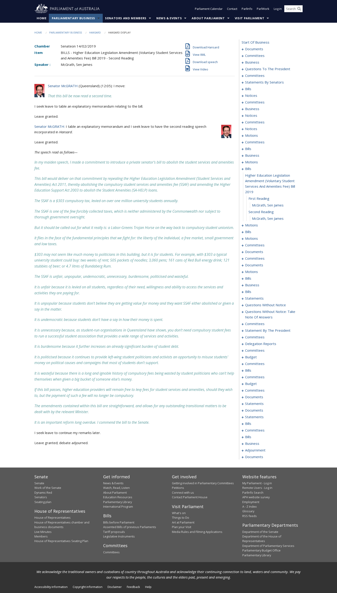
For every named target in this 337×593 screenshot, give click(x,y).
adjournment (255, 450)
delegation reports (260, 343)
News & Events (169, 18)
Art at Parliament (183, 522)
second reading (261, 211)
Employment (250, 502)
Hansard (95, 32)
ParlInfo (247, 9)
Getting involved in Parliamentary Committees (203, 483)
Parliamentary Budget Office (261, 550)
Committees (111, 552)
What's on (179, 513)
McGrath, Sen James (268, 205)
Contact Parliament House (189, 497)
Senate (39, 483)
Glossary (248, 511)
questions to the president (267, 69)
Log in (278, 9)
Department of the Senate (260, 532)
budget (251, 357)
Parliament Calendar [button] (209, 9)
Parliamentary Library (117, 502)
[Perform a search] (299, 8)
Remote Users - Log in (257, 488)
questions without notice (265, 305)
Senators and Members (125, 18)
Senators (40, 497)
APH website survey (256, 497)
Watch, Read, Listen (116, 488)
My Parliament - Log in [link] (257, 483)
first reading (259, 198)
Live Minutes (43, 532)
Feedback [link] (133, 587)
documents (254, 49)
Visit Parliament (249, 18)
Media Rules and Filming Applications (197, 532)
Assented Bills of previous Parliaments (129, 527)
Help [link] (148, 587)
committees (255, 55)
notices (251, 95)
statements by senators (264, 82)
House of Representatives (52, 517)
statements (254, 298)
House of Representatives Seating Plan (61, 541)
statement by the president (267, 330)
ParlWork (263, 9)
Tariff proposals (114, 532)
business (252, 62)
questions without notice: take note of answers (270, 314)
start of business (255, 42)
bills (248, 88)
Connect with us (183, 492)
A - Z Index (249, 506)
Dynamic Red (43, 492)
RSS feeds (249, 516)
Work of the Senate (47, 488)
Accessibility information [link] (51, 587)
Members (41, 536)
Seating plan (42, 502)
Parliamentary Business (73, 18)
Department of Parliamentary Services (268, 546)
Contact (232, 9)
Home (42, 18)
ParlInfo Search (252, 492)
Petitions (178, 488)
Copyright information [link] (87, 587)
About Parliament (208, 18)
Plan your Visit (181, 527)
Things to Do (180, 517)
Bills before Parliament (118, 522)
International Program (118, 506)
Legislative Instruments (119, 536)
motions (251, 135)
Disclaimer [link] (115, 587)
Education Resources (117, 497)
